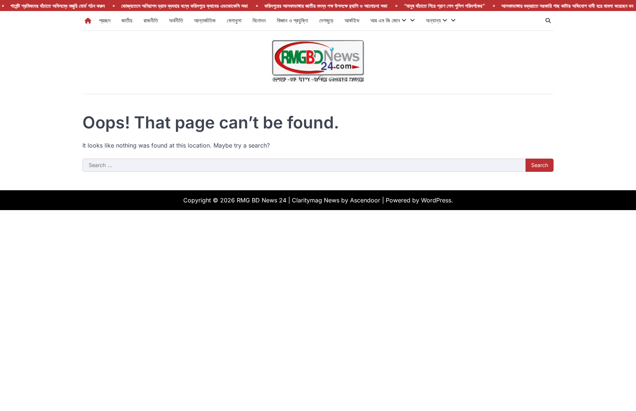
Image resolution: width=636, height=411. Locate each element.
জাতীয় (126, 20)
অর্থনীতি (176, 20)
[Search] (548, 20)
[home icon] (87, 20)
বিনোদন (259, 20)
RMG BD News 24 (261, 200)
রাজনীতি (151, 20)
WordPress (436, 200)
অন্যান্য (434, 20)
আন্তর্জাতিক (205, 20)
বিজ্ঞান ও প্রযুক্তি (292, 20)
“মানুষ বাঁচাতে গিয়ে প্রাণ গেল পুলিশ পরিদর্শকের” (436, 6)
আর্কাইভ (351, 20)
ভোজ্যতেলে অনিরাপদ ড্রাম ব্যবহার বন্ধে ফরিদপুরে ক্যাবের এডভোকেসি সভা (176, 6)
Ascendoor (365, 200)
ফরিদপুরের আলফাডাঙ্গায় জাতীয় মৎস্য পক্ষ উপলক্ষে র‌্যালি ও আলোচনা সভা (318, 6)
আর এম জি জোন (386, 20)
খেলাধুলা (234, 20)
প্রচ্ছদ (104, 20)
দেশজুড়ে (326, 20)
